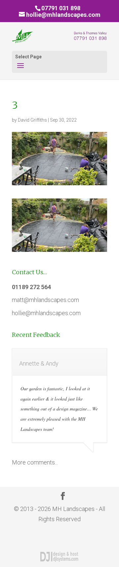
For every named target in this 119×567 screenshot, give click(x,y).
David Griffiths (32, 120)
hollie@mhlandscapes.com (46, 313)
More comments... (35, 462)
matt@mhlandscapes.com (45, 299)
